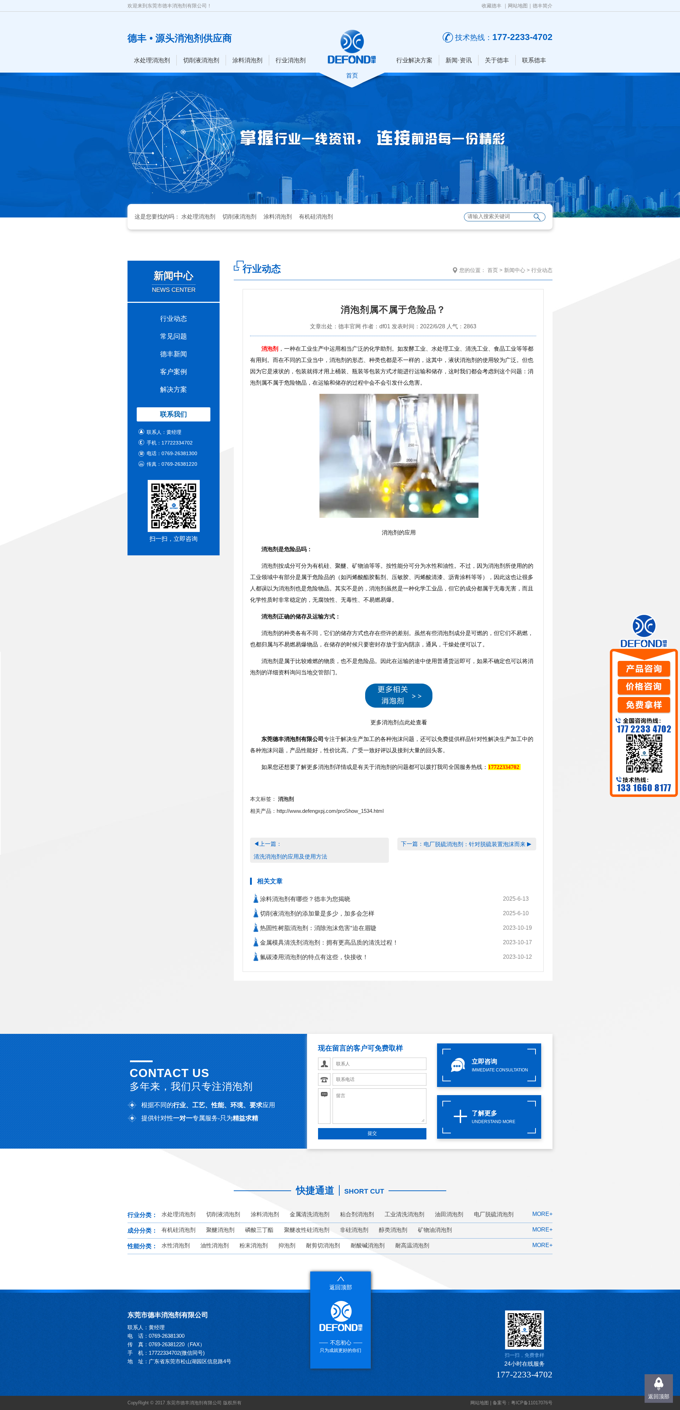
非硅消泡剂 (354, 1230)
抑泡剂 (286, 1245)
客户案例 (173, 371)
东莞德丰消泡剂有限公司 (292, 739)
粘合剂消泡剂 (357, 1214)
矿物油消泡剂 (435, 1230)
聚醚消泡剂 (220, 1230)
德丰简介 (542, 6)
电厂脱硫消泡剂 (494, 1214)
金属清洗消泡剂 (309, 1214)
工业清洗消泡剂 (404, 1214)
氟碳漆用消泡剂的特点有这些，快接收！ (313, 957)
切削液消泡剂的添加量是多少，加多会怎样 (316, 913)
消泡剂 (269, 349)
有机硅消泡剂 (316, 217)
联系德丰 (534, 60)
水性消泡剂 (176, 1245)
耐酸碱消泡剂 (368, 1245)
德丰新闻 (173, 354)
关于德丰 (497, 60)
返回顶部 (658, 1396)
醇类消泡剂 (393, 1230)
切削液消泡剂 (201, 60)
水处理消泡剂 (152, 60)
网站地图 (518, 6)
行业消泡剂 (291, 60)
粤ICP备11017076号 (531, 1402)
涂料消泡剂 (247, 60)
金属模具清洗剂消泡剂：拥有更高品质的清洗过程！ (328, 942)
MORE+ (542, 1214)
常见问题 (173, 336)
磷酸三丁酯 (259, 1230)
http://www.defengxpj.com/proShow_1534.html (330, 811)
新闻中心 (514, 270)
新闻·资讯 (459, 60)
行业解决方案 (414, 60)
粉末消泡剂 (253, 1245)
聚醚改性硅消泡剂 (306, 1230)
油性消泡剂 (214, 1245)
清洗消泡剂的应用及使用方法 (290, 857)
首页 (492, 270)
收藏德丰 (492, 6)
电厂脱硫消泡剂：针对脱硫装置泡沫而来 (475, 844)
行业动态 (173, 318)
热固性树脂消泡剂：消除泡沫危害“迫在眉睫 (317, 928)
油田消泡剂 (449, 1214)
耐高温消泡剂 (412, 1245)
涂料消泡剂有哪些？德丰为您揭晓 (304, 899)
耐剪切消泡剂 (323, 1245)
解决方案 (173, 389)
